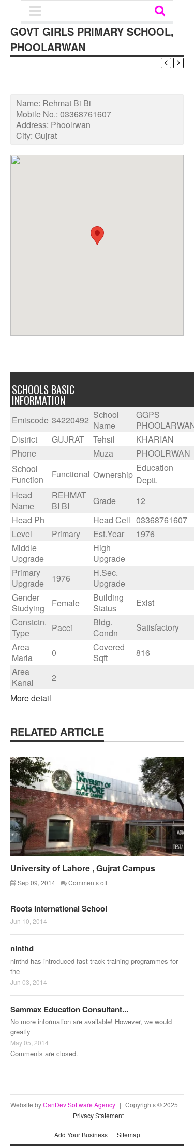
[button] (97, 235)
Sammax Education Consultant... (69, 1009)
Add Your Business (81, 1134)
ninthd (22, 948)
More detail (30, 698)
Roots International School (58, 908)
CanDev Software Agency (79, 1104)
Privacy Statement (98, 1115)
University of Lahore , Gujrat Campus (82, 868)
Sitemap (128, 1134)
